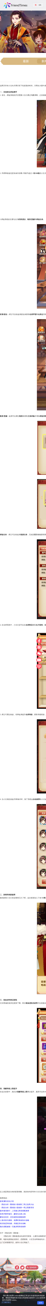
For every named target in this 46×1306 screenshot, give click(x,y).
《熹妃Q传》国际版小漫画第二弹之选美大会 (17, 1204)
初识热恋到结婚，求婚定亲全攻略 (13, 1223)
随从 (9, 26)
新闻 (23, 15)
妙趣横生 (23, 26)
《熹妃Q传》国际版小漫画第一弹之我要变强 (17, 1207)
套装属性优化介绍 (7, 1201)
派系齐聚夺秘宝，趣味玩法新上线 (13, 1214)
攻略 (37, 15)
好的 (40, 1303)
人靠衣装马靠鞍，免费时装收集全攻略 (14, 1220)
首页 (9, 15)
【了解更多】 (6, 1302)
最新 (26, 61)
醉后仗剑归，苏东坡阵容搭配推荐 (13, 1217)
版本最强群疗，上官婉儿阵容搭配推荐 (14, 1211)
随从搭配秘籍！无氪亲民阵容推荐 (13, 1227)
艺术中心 (37, 26)
